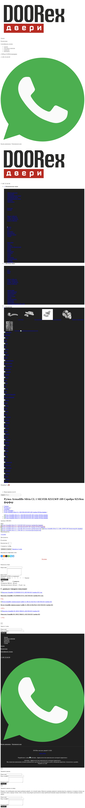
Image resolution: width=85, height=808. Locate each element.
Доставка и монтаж (9, 48)
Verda (8, 244)
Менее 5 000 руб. (12, 216)
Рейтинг (3, 578)
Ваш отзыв (4, 574)
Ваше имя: (4, 567)
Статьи (6, 643)
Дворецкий (10, 257)
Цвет (2, 523)
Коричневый (11, 233)
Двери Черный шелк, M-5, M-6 (16, 304)
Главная (6, 506)
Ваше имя (3, 629)
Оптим (9, 298)
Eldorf (9, 256)
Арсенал (9, 245)
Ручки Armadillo (8, 510)
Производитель (5, 531)
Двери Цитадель (12, 299)
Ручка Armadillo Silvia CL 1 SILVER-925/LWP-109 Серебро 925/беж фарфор (25, 512)
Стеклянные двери (12, 197)
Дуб (8, 230)
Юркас (9, 250)
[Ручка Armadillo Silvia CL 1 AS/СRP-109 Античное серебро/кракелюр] (21, 529)
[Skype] (11, 556)
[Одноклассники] (4, 556)
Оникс (9, 254)
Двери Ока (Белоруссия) (14, 247)
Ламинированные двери (14, 196)
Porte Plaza (10, 262)
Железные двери (10, 263)
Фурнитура (8, 307)
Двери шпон (10, 202)
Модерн (9, 210)
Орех (8, 273)
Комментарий (4, 782)
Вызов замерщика (6, 144)
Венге (9, 228)
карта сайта (42, 753)
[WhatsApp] (9, 556)
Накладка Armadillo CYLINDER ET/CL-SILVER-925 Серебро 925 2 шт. (22, 595)
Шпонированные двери (14, 199)
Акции (6, 46)
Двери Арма (10, 290)
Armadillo (7, 509)
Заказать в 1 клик (17, 549)
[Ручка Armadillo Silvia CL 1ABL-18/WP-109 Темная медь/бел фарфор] (62, 529)
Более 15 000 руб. (12, 220)
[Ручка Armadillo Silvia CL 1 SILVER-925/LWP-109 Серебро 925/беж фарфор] (23, 527)
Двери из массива (12, 193)
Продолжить (4, 579)
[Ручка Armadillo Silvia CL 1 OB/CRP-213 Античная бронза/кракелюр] (21, 530)
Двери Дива (10, 302)
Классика (10, 208)
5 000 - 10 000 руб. (12, 217)
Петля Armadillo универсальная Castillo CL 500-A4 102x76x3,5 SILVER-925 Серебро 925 (27, 605)
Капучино (10, 231)
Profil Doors (10, 251)
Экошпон (10, 200)
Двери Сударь (11, 296)
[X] (6, 556)
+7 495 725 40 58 (5, 57)
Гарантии (6, 49)
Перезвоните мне (17, 144)
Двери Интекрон (12, 292)
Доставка (44, 559)
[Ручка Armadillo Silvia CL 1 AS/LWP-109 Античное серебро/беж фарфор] (22, 525)
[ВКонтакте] (2, 556)
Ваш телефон (4, 631)
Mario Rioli (10, 242)
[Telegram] (13, 556)
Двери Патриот (11, 293)
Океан (9, 248)
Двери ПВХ (10, 194)
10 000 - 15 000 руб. (12, 219)
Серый (9, 236)
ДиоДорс (9, 260)
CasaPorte (10, 253)
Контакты (7, 51)
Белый (9, 227)
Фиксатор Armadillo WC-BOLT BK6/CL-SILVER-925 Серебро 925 (20, 614)
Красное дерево (11, 234)
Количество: (4, 543)
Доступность (4, 537)
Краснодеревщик (12, 259)
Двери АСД (10, 295)
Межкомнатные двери (11, 186)
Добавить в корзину (6, 549)
